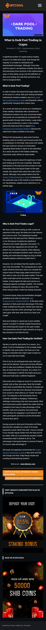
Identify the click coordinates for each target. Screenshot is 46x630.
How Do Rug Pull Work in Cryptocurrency (23, 478)
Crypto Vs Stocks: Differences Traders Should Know (21, 473)
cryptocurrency (28, 48)
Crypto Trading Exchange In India (16, 177)
